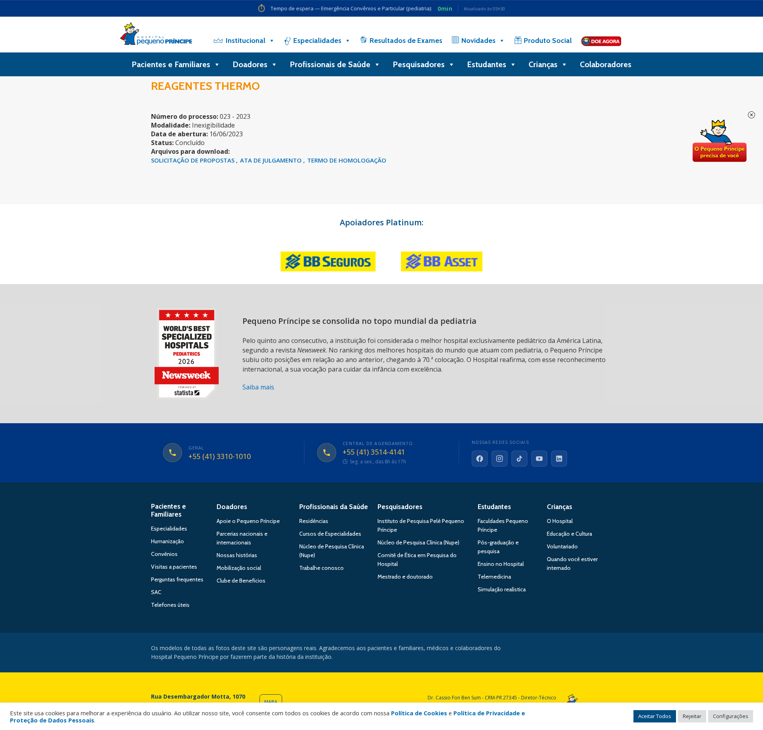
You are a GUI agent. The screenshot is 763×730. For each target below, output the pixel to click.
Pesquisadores (419, 64)
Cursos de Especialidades (330, 533)
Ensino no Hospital (501, 563)
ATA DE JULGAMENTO (271, 160)
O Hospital (560, 521)
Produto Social (548, 40)
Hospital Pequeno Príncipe (156, 35)
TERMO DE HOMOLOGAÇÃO (346, 160)
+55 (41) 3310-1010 (219, 456)
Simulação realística (502, 589)
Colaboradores (605, 64)
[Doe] (601, 40)
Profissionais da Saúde (333, 507)
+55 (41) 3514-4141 (374, 452)
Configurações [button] (730, 716)
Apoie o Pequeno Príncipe (248, 521)
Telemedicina (494, 576)
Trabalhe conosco (321, 567)
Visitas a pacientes (174, 566)
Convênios (164, 554)
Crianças (543, 64)
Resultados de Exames (406, 40)
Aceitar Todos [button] (654, 716)
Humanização (167, 541)
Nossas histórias (237, 555)
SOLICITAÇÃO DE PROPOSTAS (193, 160)
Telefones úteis (170, 604)
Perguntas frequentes (177, 579)
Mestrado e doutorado (405, 576)
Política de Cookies (419, 713)
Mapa (270, 702)
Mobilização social (239, 567)
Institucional (245, 40)
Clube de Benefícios (241, 580)
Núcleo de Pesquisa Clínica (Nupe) (418, 542)
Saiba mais (258, 387)
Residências (313, 521)
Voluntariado (562, 546)
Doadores (249, 64)
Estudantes (486, 64)
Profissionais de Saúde (330, 64)
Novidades (478, 40)
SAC (156, 592)
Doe (719, 141)
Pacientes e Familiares (171, 64)
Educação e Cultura (569, 533)
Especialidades (317, 40)
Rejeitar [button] (692, 716)
